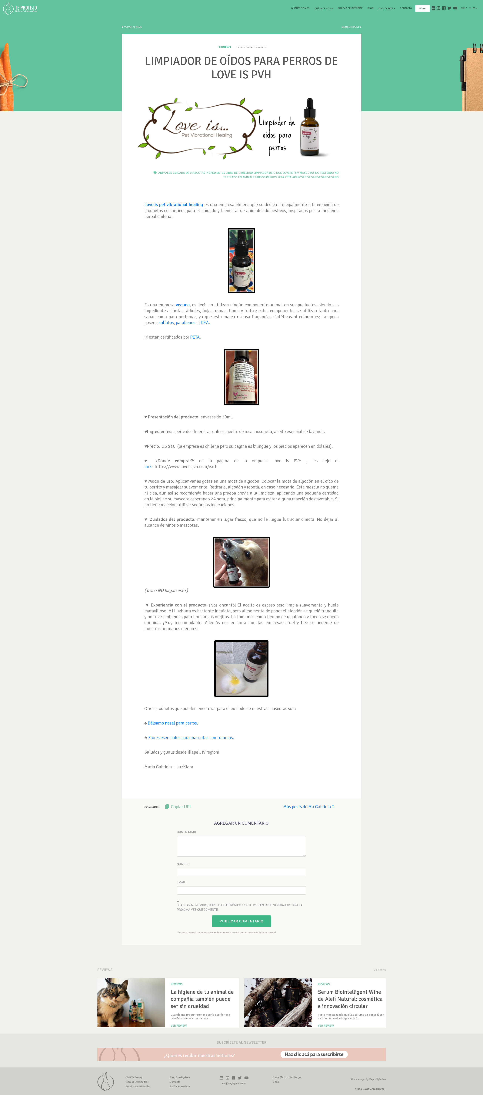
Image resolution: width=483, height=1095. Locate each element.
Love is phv (291, 173)
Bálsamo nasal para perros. (173, 723)
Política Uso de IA (180, 1086)
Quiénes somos (301, 8)
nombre (183, 864)
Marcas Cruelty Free (350, 8)
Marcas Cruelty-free (137, 1081)
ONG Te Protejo (134, 1077)
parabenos (185, 322)
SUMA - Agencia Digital (370, 1089)
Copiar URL (181, 806)
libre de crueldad (239, 173)
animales (165, 173)
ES (474, 8)
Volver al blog (133, 27)
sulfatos (166, 322)
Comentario (186, 832)
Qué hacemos (323, 8)
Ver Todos (380, 970)
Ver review (179, 1026)
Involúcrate (386, 8)
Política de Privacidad (137, 1086)
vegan (322, 177)
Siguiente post (350, 27)
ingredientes (215, 173)
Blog (371, 8)
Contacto (406, 8)
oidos (261, 177)
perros (271, 177)
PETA (195, 337)
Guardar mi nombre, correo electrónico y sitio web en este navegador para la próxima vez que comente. (239, 907)
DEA (204, 322)
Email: (181, 882)
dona (422, 8)
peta (281, 177)
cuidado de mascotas (189, 173)
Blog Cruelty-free (180, 1077)
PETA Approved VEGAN (301, 177)
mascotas (307, 173)
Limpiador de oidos (268, 173)
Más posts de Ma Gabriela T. (309, 806)
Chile (464, 8)
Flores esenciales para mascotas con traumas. (191, 737)
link (148, 466)
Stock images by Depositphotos (368, 1079)
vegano (333, 177)
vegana (183, 305)
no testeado (324, 173)
